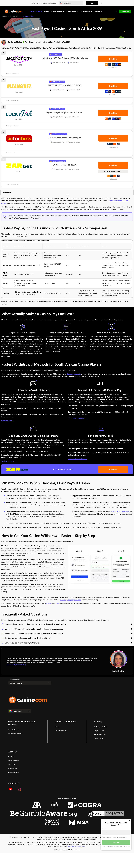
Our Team (11, 757)
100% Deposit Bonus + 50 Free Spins (64, 137)
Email (103, 829)
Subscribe (125, 12)
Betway (49, 604)
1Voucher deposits (74, 374)
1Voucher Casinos (99, 734)
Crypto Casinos (99, 730)
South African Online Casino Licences (22, 723)
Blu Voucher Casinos (100, 727)
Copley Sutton (42, 42)
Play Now (113, 469)
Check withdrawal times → (77, 418)
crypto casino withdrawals (120, 512)
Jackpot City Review (113, 67)
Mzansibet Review (113, 94)
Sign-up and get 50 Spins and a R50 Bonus (64, 112)
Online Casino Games (65, 721)
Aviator (57, 727)
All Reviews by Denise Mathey (16, 664)
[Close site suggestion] (101, 3)
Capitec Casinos (99, 738)
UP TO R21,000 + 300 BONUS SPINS (64, 85)
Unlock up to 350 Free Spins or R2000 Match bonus (65, 58)
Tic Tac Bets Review (113, 147)
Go (92, 3)
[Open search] (117, 11)
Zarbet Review (113, 179)
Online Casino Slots (61, 730)
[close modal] (129, 820)
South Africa (15, 16)
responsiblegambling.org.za (76, 846)
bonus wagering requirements (70, 600)
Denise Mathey (16, 42)
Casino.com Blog (13, 772)
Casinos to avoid (13, 760)
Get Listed (11, 764)
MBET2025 (112, 171)
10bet (57, 604)
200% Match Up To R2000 (64, 165)
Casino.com (5, 16)
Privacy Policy (12, 768)
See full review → (7, 421)
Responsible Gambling (15, 733)
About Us (12, 751)
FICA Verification (13, 730)
